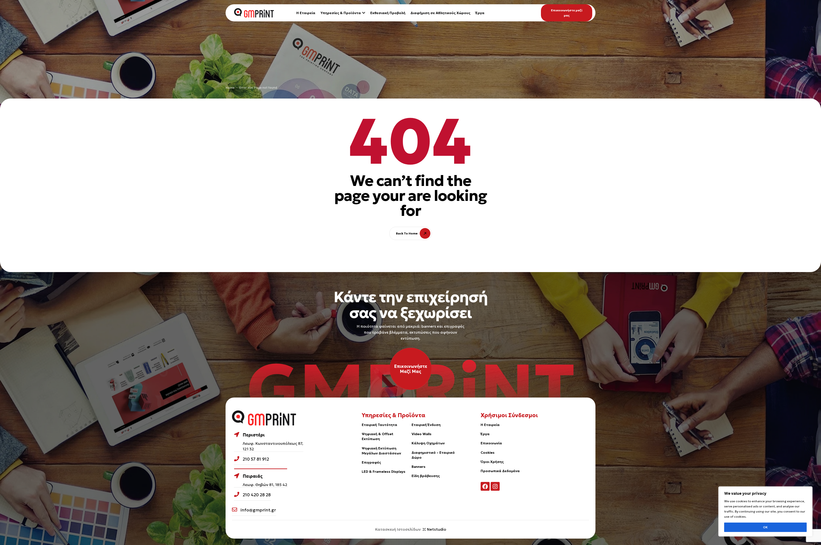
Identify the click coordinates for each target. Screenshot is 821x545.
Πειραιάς (253, 476)
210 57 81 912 (256, 459)
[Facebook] (485, 486)
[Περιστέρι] (236, 434)
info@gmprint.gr (258, 510)
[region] (765, 511)
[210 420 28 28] (236, 494)
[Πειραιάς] (236, 475)
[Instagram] (495, 486)
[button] (566, 12)
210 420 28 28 (257, 495)
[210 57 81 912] (236, 458)
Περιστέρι (254, 435)
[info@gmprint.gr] (234, 509)
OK (765, 527)
